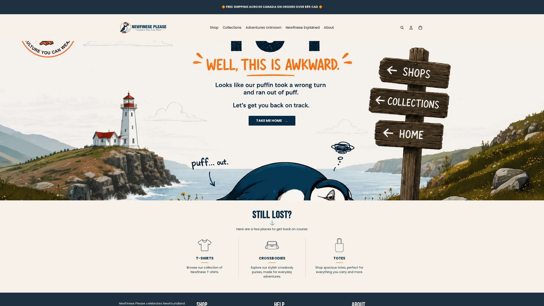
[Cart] (420, 27)
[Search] (402, 27)
